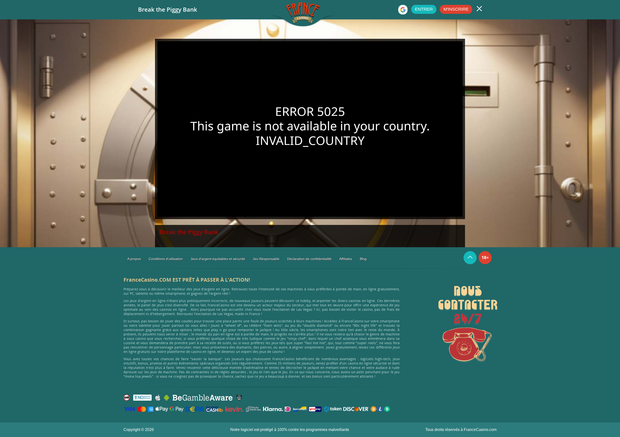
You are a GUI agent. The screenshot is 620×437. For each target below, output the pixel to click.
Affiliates (345, 259)
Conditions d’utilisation (166, 259)
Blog (363, 259)
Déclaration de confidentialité (309, 259)
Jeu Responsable (266, 259)
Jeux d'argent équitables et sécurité (218, 259)
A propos (134, 259)
